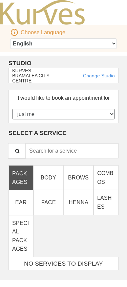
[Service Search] (17, 150)
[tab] (21, 177)
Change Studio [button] (98, 75)
